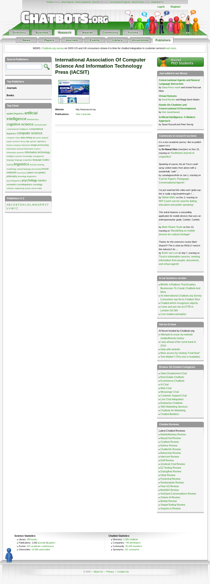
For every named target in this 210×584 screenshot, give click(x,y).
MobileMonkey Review (173, 434)
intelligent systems (15, 156)
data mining (26, 137)
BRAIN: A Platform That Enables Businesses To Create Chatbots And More (180, 288)
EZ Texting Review (170, 467)
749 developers (133, 542)
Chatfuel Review (169, 441)
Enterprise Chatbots (171, 403)
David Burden (168, 99)
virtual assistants (83, 2)
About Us (98, 571)
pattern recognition (36, 172)
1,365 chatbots (130, 539)
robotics (42, 180)
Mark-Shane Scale (172, 227)
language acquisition (23, 160)
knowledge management (33, 156)
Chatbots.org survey (52, 48)
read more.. (171, 48)
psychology (29, 180)
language (10, 160)
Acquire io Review (170, 508)
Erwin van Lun (170, 252)
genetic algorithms (38, 141)
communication (40, 125)
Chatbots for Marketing (173, 410)
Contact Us (123, 571)
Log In (161, 6)
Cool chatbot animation (173, 314)
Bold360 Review (169, 490)
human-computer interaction (18, 145)
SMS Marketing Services (174, 406)
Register (176, 6)
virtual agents (67, 2)
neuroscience (21, 173)
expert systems (13, 141)
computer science (29, 133)
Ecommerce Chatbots (172, 380)
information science (32, 149)
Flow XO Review (169, 486)
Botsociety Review (170, 453)
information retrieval (15, 149)
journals (42, 542)
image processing (40, 145)
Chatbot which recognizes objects (179, 303)
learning (10, 165)
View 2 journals (83, 114)
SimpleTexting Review (172, 504)
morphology (11, 169)
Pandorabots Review (172, 482)
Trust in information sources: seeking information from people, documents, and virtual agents (179, 260)
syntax (28, 188)
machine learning (37, 165)
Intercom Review (169, 456)
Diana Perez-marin (171, 87)
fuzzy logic (25, 141)
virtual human (137, 2)
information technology (37, 152)
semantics (12, 184)
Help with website (170, 349)
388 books (32, 539)
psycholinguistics (14, 181)
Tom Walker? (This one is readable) (180, 356)
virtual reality (36, 188)
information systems (15, 153)
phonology (22, 176)
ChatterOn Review (170, 449)
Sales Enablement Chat (173, 373)
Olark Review (167, 475)
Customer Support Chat (173, 395)
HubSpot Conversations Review (178, 493)
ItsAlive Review (168, 445)
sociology (37, 184)
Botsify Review (168, 501)
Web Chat (165, 388)
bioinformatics (33, 119)
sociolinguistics (24, 184)
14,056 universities (41, 549)
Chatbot (50, 2)
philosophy (12, 176)
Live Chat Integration (172, 399)
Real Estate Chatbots (172, 377)
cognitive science (20, 124)
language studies (41, 160)
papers (51, 542)
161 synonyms (132, 549)
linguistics (21, 164)
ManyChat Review (170, 438)
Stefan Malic (169, 197)
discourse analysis (40, 138)
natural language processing (29, 169)
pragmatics (32, 176)
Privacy (110, 571)
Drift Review (167, 460)
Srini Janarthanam (171, 112)
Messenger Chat (169, 391)
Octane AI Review (170, 497)
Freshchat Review (170, 478)
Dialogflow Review (170, 471)
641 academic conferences (40, 546)
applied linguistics (15, 113)
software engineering (15, 188)
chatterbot (156, 2)
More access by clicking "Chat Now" (180, 353)
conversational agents (119, 2)
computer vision (13, 138)
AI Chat (164, 384)
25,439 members (133, 546)
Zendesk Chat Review (172, 464)
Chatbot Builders (169, 414)
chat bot (96, 2)
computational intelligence (18, 129)
